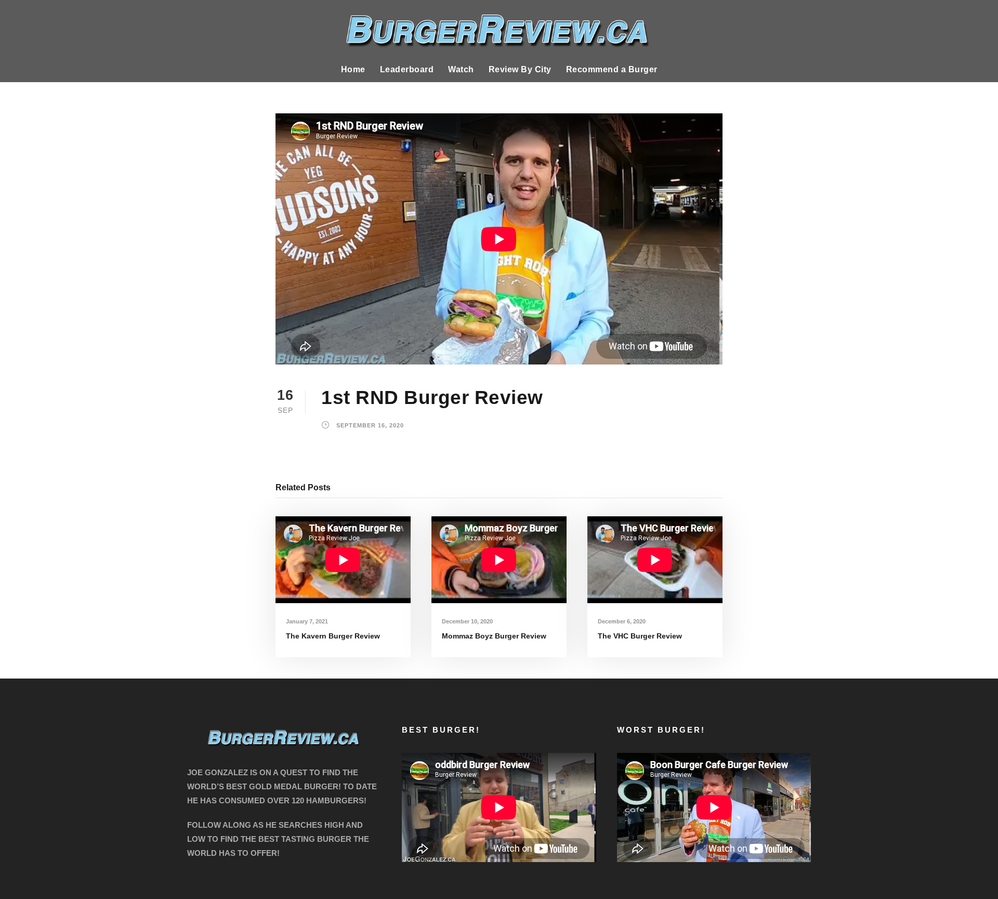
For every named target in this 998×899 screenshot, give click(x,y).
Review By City (520, 69)
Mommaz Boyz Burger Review (494, 636)
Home (353, 69)
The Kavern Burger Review (333, 636)
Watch (461, 69)
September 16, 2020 (370, 426)
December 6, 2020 (622, 621)
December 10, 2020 (467, 621)
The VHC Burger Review (640, 636)
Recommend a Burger (612, 69)
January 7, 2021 (307, 621)
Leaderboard (407, 69)
